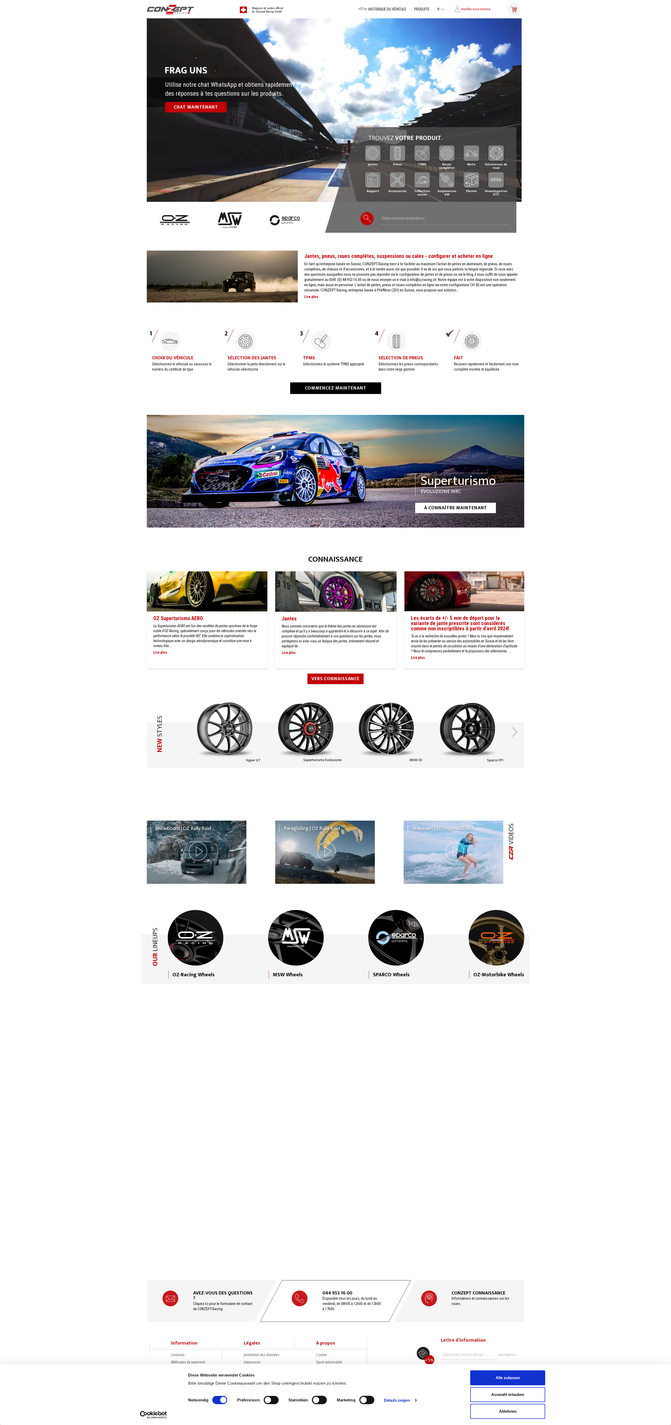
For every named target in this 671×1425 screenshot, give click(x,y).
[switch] (271, 1400)
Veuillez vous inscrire (475, 9)
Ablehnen (508, 1411)
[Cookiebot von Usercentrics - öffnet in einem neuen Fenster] (153, 1415)
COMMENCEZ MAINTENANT (335, 383)
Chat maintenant (196, 107)
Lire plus (311, 291)
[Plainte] (471, 180)
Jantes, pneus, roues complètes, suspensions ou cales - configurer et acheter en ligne (398, 250)
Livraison (178, 1355)
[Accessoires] (397, 180)
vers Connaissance (335, 674)
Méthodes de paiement (188, 1362)
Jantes (289, 613)
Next (515, 726)
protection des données (261, 1355)
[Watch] (196, 847)
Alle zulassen (508, 1377)
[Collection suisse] (422, 180)
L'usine (321, 1355)
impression (252, 1362)
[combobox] (444, 218)
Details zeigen (397, 1400)
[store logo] (174, 9)
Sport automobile (329, 1362)
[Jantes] (336, 587)
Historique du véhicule (387, 9)
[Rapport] (373, 180)
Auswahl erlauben (507, 1394)
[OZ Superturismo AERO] (207, 587)
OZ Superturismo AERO (178, 613)
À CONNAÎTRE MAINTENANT (455, 503)
